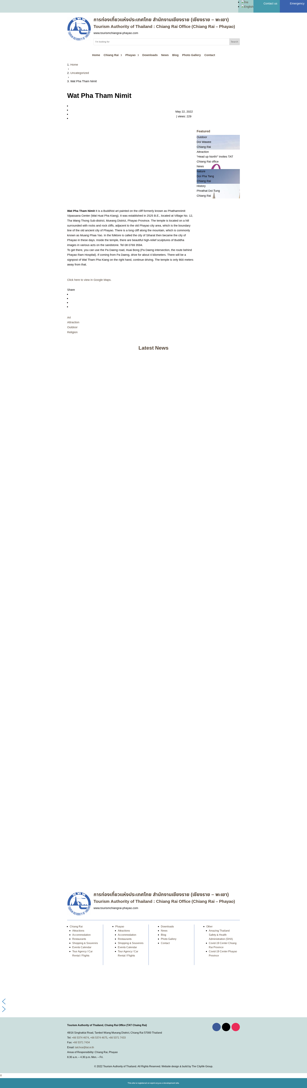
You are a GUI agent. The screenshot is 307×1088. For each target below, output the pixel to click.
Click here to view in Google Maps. (89, 280)
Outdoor (72, 327)
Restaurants (79, 939)
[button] (153, 1001)
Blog (175, 55)
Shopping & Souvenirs (85, 943)
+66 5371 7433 (117, 1038)
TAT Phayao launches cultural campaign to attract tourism (110, 864)
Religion (72, 332)
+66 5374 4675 (98, 1038)
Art (69, 317)
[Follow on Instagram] (236, 1027)
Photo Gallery (191, 55)
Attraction (73, 322)
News (165, 55)
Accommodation (81, 935)
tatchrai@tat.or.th (84, 1047)
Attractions (78, 931)
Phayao (130, 55)
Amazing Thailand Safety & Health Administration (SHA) (221, 935)
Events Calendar (81, 947)
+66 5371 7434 (81, 1042)
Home (96, 55)
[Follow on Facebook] (216, 1027)
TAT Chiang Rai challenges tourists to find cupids (104, 597)
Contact (209, 55)
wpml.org (154, 1083)
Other (209, 927)
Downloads (150, 55)
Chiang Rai (111, 55)
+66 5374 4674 (80, 1038)
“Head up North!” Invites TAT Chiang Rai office (102, 460)
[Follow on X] (226, 1027)
